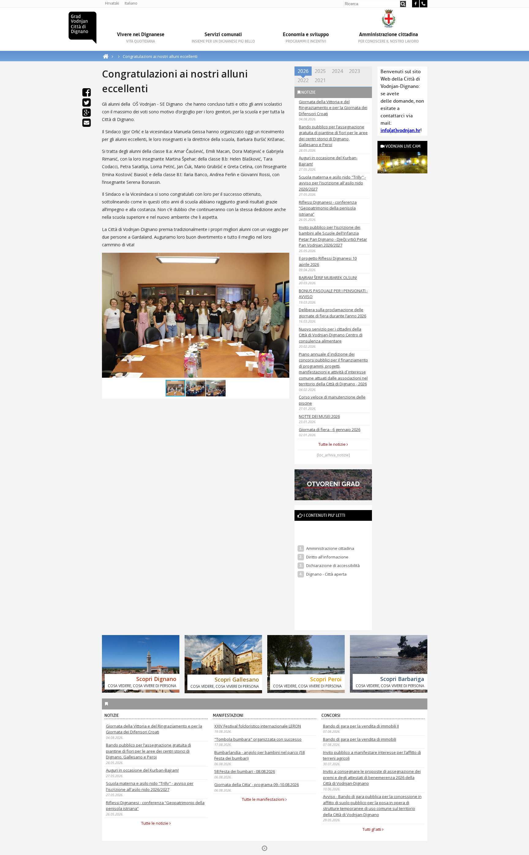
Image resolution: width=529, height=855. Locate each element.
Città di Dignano (82, 28)
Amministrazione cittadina (330, 548)
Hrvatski (112, 3)
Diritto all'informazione (327, 557)
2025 (320, 71)
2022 (303, 80)
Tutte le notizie (332, 444)
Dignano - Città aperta (326, 574)
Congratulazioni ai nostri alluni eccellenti (160, 56)
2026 (303, 71)
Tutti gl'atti (372, 829)
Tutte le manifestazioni (263, 799)
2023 (354, 71)
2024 (337, 71)
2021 (320, 80)
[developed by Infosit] (264, 848)
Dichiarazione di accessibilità (333, 565)
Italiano (131, 3)
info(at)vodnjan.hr (400, 130)
